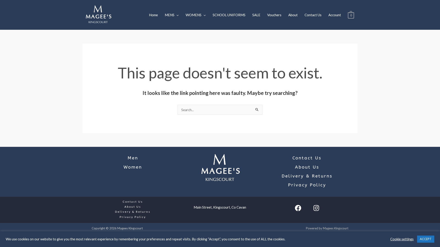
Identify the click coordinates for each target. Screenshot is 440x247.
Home (153, 15)
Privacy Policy (307, 185)
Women (133, 167)
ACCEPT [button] (426, 239)
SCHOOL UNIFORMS (229, 15)
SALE (256, 15)
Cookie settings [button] (402, 239)
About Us (307, 167)
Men (133, 158)
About (293, 15)
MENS (169, 15)
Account (334, 15)
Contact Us (313, 15)
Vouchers (274, 15)
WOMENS (193, 15)
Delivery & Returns (307, 176)
